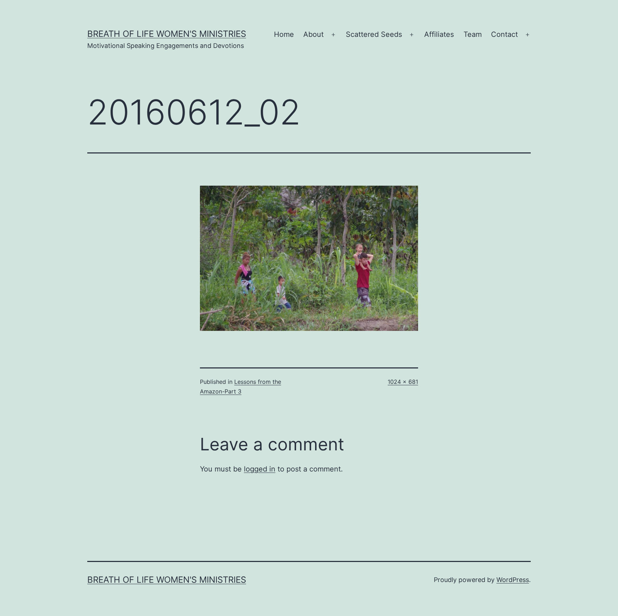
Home (284, 34)
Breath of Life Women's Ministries (166, 34)
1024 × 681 (403, 381)
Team (473, 34)
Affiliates (439, 34)
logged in (259, 469)
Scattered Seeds (374, 34)
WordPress (512, 579)
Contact (504, 34)
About (313, 34)
